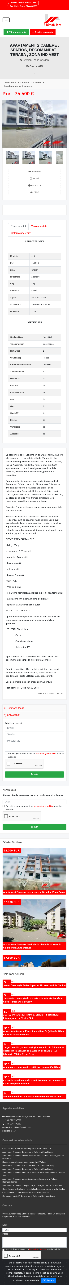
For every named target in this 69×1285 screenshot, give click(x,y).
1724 (36, 192)
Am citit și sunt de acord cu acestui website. (36, 755)
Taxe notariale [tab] (39, 226)
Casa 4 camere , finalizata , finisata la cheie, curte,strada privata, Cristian (33, 1189)
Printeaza (35, 185)
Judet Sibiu (10, 82)
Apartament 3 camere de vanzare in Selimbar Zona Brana (27, 1169)
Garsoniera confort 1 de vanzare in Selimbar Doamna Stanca (29, 1196)
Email (4, 1225)
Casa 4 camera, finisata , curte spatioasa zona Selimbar (26, 1148)
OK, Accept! (48, 1280)
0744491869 (13, 715)
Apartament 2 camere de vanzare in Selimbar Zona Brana (27, 1152)
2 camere (36, 171)
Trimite (34, 774)
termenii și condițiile (46, 753)
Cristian (25, 82)
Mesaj (5, 1234)
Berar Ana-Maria (15, 708)
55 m (35, 178)
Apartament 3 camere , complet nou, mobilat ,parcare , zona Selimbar (32, 1185)
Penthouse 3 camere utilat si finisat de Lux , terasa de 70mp (28, 1165)
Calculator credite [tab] (21, 233)
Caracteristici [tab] (18, 226)
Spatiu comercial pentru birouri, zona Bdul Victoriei (24, 1162)
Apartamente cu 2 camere (18, 86)
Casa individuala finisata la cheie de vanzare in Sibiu (25, 1192)
